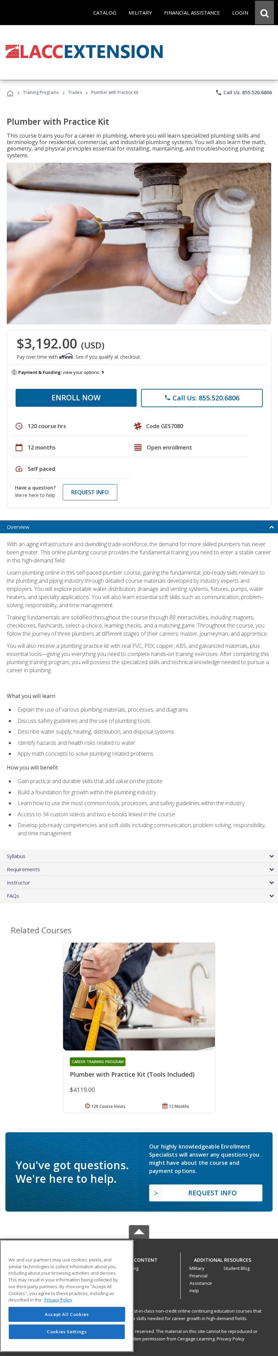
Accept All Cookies (67, 1314)
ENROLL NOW (76, 397)
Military (197, 1268)
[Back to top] (139, 1258)
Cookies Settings (67, 1332)
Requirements (23, 869)
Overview (18, 526)
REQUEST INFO (90, 492)
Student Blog (236, 1268)
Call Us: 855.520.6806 (243, 92)
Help (194, 1291)
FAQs (13, 895)
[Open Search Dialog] (264, 12)
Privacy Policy (230, 1339)
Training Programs (41, 92)
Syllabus (16, 856)
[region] (67, 1296)
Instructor (18, 882)
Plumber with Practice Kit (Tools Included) (132, 1074)
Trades (75, 92)
